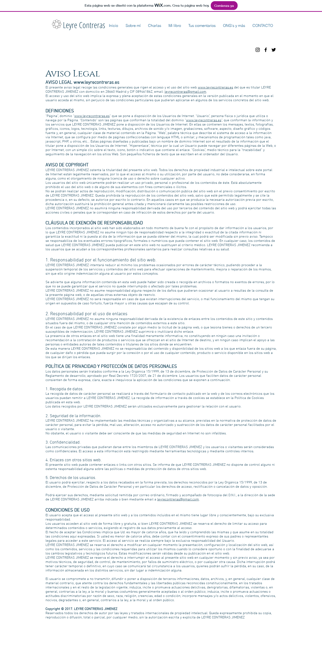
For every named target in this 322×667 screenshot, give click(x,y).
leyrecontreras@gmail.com (185, 92)
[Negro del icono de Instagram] (257, 50)
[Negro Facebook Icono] (265, 50)
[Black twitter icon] (274, 50)
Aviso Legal (127, 641)
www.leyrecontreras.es (97, 82)
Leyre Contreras (84, 24)
